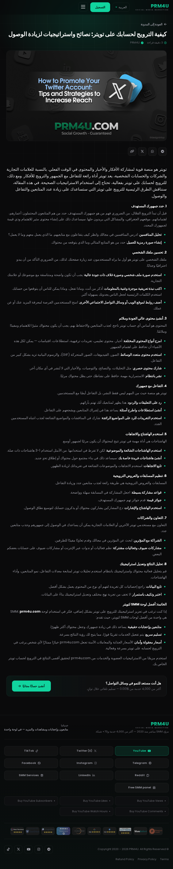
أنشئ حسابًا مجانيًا (34, 686)
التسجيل (100, 7)
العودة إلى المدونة (151, 24)
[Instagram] (39, 849)
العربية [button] (123, 7)
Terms (164, 859)
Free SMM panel (139, 787)
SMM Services (29, 775)
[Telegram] (162, 151)
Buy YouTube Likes (95, 801)
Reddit (140, 775)
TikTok (29, 751)
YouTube (139, 751)
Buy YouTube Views (150, 801)
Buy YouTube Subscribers (35, 801)
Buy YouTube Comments (146, 811)
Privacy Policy (147, 859)
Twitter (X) (84, 751)
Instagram (85, 763)
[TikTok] (8, 849)
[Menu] (83, 6)
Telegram (139, 763)
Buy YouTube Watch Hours (90, 811)
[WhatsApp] (152, 151)
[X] (142, 151)
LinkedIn (84, 775)
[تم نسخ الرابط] (132, 151)
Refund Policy (125, 859)
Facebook (29, 763)
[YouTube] (28, 849)
